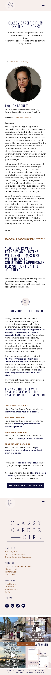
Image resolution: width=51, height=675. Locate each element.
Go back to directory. (18, 61)
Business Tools (11, 589)
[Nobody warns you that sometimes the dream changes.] (13, 655)
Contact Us (10, 574)
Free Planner (10, 584)
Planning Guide (12, 551)
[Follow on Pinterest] (18, 606)
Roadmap (9, 586)
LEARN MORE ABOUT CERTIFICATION (25, 486)
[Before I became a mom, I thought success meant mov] (38, 629)
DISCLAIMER (39, 672)
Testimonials (11, 571)
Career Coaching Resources (18, 557)
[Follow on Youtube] (23, 606)
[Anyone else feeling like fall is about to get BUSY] (38, 655)
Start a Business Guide (15, 554)
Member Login (11, 569)
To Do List (9, 592)
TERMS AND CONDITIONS (23, 672)
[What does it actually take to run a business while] (13, 629)
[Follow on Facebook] (7, 606)
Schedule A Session (22, 117)
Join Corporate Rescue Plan (18, 566)
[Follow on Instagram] (12, 606)
